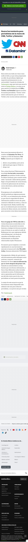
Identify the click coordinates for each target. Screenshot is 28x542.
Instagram (16, 429)
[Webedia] (5, 480)
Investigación (5, 445)
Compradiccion (5, 519)
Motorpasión (17, 506)
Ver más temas (6, 467)
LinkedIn (3, 432)
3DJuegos (16, 487)
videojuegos (5, 462)
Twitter (16, 57)
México (16, 459)
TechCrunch (8, 293)
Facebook (14, 57)
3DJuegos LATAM (18, 527)
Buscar (26, 473)
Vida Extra (16, 489)
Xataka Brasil (5, 529)
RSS (22, 429)
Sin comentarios (7, 57)
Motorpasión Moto (18, 508)
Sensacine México (18, 529)
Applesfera (4, 491)
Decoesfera (4, 517)
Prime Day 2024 (5, 456)
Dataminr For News (20, 296)
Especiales (17, 448)
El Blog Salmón (17, 515)
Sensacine (16, 496)
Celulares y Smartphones (5, 453)
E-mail (22, 57)
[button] (11, 68)
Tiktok (6, 432)
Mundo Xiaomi (5, 495)
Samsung (19, 24)
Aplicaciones (10, 296)
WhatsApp (5, 24)
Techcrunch (5, 84)
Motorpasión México (19, 533)
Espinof (16, 498)
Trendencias (4, 515)
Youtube (13, 429)
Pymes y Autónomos (19, 517)
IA (10, 24)
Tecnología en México (19, 456)
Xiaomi (25, 24)
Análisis (16, 445)
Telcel (15, 462)
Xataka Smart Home (6, 493)
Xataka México (10, 86)
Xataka (3, 487)
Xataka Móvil (5, 489)
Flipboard (19, 57)
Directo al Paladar (6, 506)
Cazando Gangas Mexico (6, 448)
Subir (22, 479)
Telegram (19, 429)
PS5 (14, 24)
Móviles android (5, 459)
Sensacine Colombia (19, 531)
